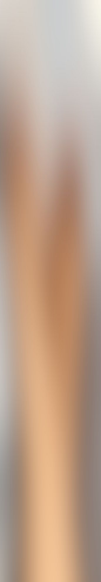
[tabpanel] (50, 462)
